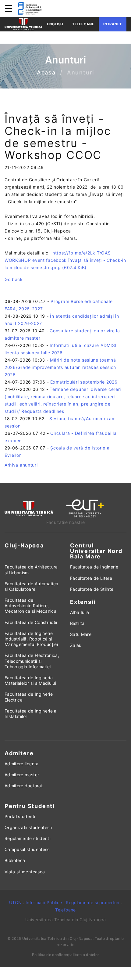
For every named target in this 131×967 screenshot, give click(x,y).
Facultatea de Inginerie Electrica (29, 696)
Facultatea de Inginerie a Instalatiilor (31, 713)
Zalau (76, 645)
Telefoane (83, 24)
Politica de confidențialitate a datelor (65, 954)
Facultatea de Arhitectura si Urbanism (31, 569)
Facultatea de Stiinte (91, 589)
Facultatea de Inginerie (94, 566)
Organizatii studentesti (28, 827)
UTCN (15, 902)
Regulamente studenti (27, 838)
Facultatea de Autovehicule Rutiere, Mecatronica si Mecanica (30, 605)
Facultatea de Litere (91, 578)
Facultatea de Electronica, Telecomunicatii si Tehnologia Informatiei (32, 661)
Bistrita (77, 623)
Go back (14, 279)
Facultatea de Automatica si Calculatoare (31, 586)
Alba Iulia (79, 612)
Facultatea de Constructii (31, 622)
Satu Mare (80, 634)
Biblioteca (15, 860)
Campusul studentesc (27, 849)
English (55, 24)
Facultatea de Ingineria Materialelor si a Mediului (30, 680)
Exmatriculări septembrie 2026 (83, 381)
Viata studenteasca (25, 871)
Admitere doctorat (24, 785)
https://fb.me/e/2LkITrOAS (81, 252)
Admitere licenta (22, 763)
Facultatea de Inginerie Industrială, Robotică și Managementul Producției (31, 639)
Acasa (46, 73)
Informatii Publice (44, 902)
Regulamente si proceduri (92, 902)
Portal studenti (20, 816)
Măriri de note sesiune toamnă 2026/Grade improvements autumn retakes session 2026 (60, 367)
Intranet (112, 24)
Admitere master (22, 774)
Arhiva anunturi (21, 464)
